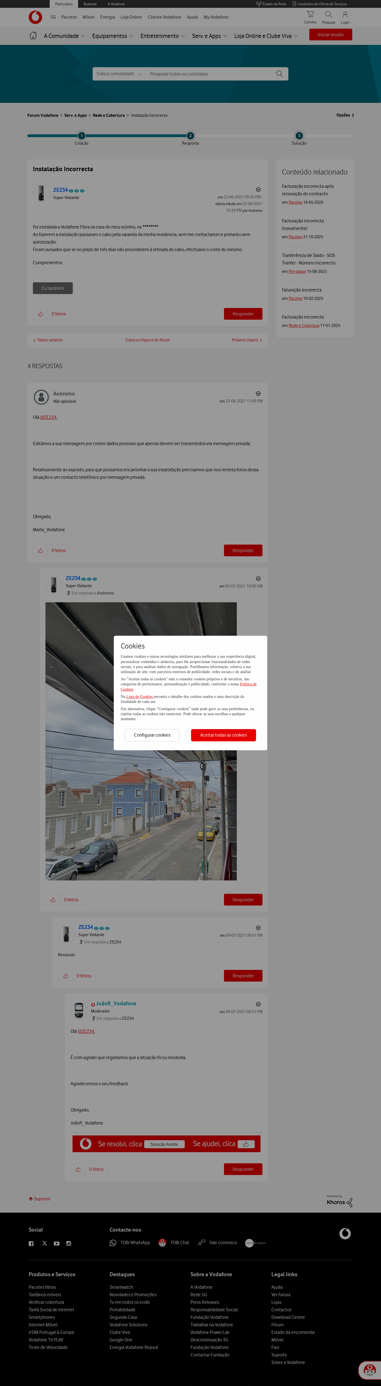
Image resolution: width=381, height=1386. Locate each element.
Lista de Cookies (140, 697)
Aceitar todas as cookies (223, 735)
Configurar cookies (152, 735)
